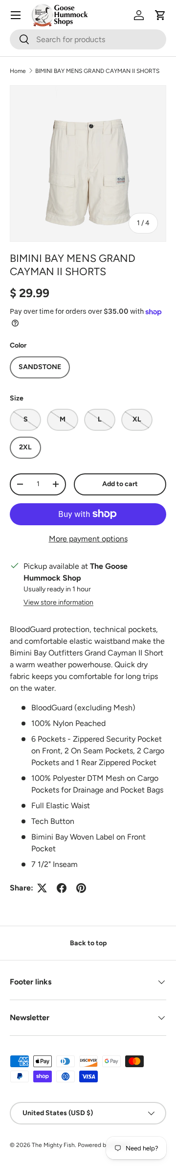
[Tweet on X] (42, 888)
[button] (160, 15)
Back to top (88, 943)
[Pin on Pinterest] (81, 888)
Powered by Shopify (104, 1145)
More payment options (88, 538)
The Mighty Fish (53, 1145)
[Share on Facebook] (61, 888)
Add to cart (120, 484)
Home (18, 71)
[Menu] (15, 15)
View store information (58, 602)
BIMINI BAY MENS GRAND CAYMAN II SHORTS (97, 71)
